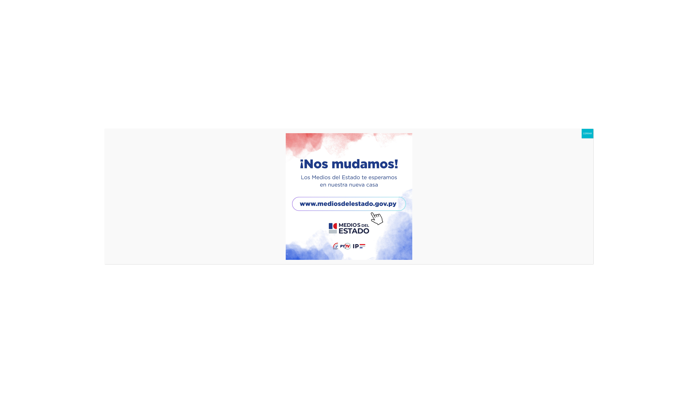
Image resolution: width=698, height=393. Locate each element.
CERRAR (587, 133)
